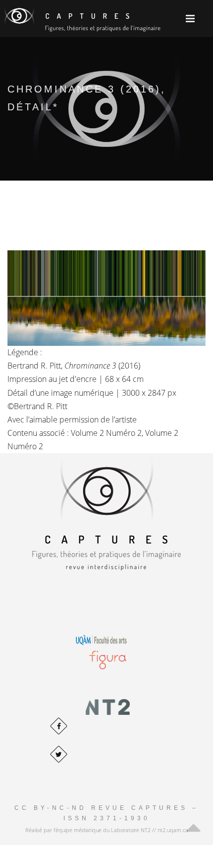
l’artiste (124, 419)
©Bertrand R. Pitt (37, 406)
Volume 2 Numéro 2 (106, 432)
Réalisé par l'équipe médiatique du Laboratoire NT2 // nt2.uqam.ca (106, 830)
